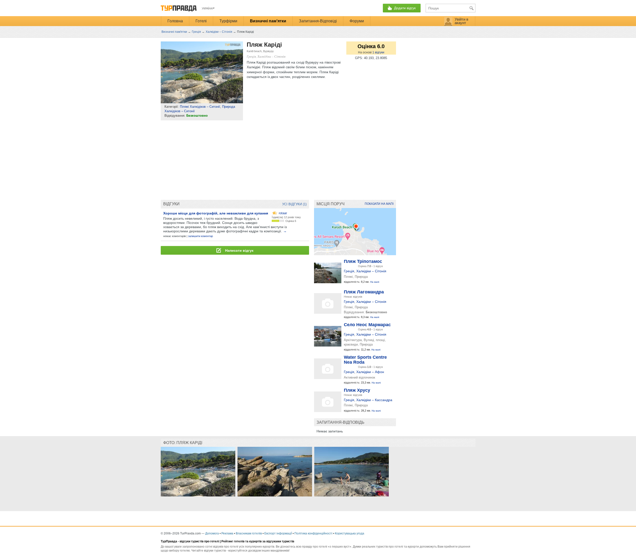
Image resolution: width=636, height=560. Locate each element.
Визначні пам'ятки (268, 21)
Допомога (212, 533)
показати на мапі (379, 204)
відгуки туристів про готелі (199, 541)
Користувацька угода (349, 533)
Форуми (357, 21)
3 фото (234, 98)
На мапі (374, 281)
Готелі (201, 21)
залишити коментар (200, 236)
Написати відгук (238, 250)
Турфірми (228, 21)
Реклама (227, 533)
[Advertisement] (251, 160)
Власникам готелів (249, 533)
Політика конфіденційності (313, 533)
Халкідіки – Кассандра (374, 400)
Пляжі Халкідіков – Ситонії (200, 106)
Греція (349, 271)
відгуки (378, 52)
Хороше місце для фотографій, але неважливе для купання (215, 213)
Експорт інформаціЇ (278, 533)
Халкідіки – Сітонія (371, 271)
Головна (175, 21)
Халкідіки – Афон (370, 372)
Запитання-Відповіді (318, 21)
